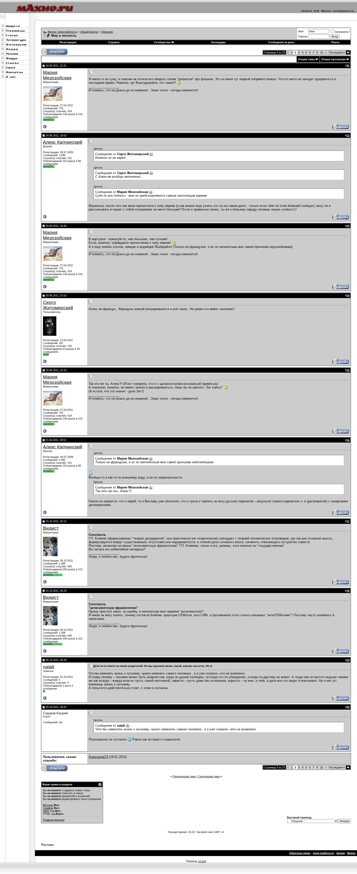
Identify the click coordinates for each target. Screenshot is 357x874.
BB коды (48, 805)
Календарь (218, 42)
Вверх (351, 853)
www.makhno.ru (323, 853)
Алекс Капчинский (62, 142)
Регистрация (68, 42)
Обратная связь (299, 853)
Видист (51, 528)
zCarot (202, 861)
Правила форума (53, 819)
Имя (301, 31)
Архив (340, 853)
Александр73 (98, 757)
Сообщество (162, 42)
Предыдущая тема (184, 776)
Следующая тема (209, 776)
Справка (113, 42)
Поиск (335, 42)
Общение (107, 31)
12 (321, 52)
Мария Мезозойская (57, 75)
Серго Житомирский (58, 305)
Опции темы (306, 59)
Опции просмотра (333, 59)
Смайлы (48, 808)
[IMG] (46, 810)
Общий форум (89, 31)
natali (48, 666)
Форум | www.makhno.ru (62, 31)
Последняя (337, 52)
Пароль (302, 36)
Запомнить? (342, 31)
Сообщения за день (281, 42)
